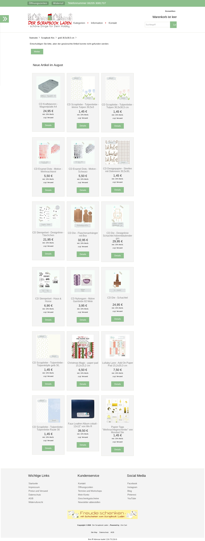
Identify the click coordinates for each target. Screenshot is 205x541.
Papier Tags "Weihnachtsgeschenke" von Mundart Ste (117, 430)
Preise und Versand (38, 491)
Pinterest (131, 494)
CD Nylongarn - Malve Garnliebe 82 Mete (83, 300)
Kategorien (79, 23)
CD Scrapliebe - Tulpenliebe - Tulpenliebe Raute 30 (48, 428)
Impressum (34, 487)
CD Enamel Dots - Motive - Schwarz (83, 170)
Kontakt (113, 23)
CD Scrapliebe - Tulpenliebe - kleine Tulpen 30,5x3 (83, 105)
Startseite (33, 38)
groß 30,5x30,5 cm (66, 38)
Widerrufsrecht (36, 502)
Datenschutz (35, 494)
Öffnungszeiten (38, 3)
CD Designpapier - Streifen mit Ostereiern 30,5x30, (117, 170)
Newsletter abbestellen (89, 502)
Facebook (132, 483)
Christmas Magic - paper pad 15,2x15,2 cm (83, 364)
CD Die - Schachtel (117, 297)
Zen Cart (124, 525)
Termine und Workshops (90, 491)
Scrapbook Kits (47, 38)
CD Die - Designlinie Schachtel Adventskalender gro (117, 236)
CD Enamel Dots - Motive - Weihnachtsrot (48, 170)
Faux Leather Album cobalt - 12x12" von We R (83, 425)
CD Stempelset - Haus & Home (48, 300)
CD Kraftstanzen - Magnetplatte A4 (48, 105)
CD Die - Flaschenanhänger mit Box (83, 234)
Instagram (132, 487)
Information (97, 23)
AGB (31, 498)
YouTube (131, 498)
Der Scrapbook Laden (100, 525)
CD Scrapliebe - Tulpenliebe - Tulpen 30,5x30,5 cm (117, 106)
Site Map (94, 532)
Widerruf (58, 3)
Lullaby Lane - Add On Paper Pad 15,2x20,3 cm (117, 364)
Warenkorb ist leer (164, 17)
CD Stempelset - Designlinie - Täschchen (48, 234)
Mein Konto (83, 494)
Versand (50, 117)
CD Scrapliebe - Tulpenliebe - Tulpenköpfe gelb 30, (48, 364)
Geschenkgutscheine (88, 498)
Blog (129, 491)
